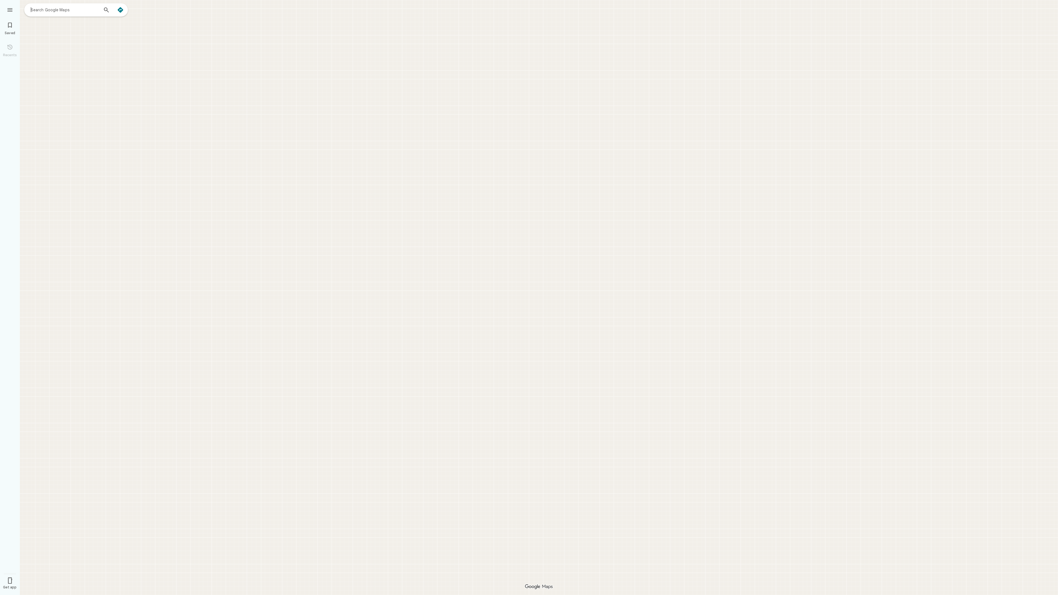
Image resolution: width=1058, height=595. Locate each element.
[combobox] (65, 9)
